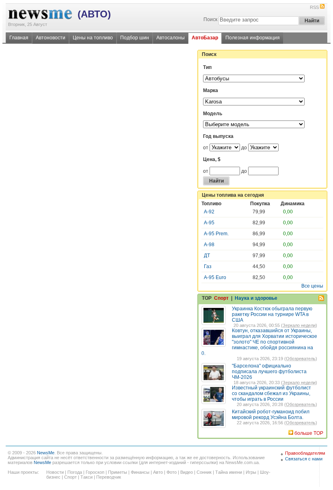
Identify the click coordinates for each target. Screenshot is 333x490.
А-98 (209, 244)
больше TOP (308, 433)
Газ (208, 266)
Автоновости (50, 38)
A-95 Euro (215, 277)
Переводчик (108, 477)
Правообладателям (305, 453)
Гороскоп (95, 472)
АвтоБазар (205, 38)
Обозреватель (301, 358)
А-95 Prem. (216, 233)
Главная (18, 38)
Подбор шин (134, 38)
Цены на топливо (93, 38)
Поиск (210, 19)
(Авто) (94, 14)
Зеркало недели (299, 325)
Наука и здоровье (256, 298)
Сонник (204, 472)
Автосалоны (170, 38)
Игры (251, 472)
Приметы (117, 472)
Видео (186, 472)
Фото (171, 472)
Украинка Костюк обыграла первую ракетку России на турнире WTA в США (272, 314)
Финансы (140, 472)
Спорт (221, 298)
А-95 (209, 223)
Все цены (312, 286)
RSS (314, 7)
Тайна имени (228, 472)
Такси (86, 477)
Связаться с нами (303, 458)
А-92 (209, 212)
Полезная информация (252, 38)
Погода (74, 472)
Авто (158, 472)
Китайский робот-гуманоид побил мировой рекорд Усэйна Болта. (270, 414)
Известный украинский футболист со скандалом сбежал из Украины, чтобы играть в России (271, 393)
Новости (55, 472)
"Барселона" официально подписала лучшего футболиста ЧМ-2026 (269, 371)
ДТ (207, 255)
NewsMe (45, 452)
